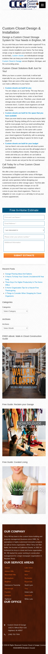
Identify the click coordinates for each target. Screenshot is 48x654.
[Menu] (42, 5)
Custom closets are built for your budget (21, 143)
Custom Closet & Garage (12, 61)
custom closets (18, 56)
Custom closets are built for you (18, 88)
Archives (5, 324)
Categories (6, 307)
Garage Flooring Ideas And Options (18, 274)
